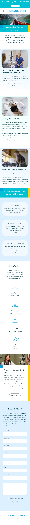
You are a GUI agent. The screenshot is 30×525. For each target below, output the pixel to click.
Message (6, 482)
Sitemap (18, 521)
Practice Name (7, 474)
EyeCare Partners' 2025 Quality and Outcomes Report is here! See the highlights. (15, 2)
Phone (5, 460)
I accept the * (16, 498)
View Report (15, 6)
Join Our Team (14, 395)
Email (5, 452)
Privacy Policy (13, 521)
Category (6, 430)
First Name (6, 438)
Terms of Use (19, 498)
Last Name (6, 445)
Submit (15, 502)
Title (5, 467)
